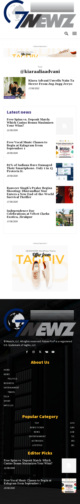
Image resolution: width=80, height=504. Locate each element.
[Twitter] (40, 352)
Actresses (9, 97)
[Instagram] (33, 352)
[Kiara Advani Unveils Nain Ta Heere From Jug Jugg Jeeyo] (14, 88)
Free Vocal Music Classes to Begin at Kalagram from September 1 (27, 145)
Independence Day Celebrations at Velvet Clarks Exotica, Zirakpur (28, 214)
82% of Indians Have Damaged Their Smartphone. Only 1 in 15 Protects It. (30, 168)
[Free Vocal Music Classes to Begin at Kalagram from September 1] (64, 149)
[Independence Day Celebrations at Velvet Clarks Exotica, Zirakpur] (64, 217)
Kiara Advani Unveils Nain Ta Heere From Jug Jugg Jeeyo (51, 82)
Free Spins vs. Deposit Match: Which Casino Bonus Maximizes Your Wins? (30, 122)
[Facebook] (27, 352)
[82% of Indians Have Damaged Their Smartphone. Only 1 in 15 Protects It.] (64, 171)
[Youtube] (53, 352)
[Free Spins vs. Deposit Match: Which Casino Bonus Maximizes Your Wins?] (64, 126)
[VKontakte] (46, 352)
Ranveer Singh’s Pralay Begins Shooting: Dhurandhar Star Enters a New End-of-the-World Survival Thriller (30, 192)
